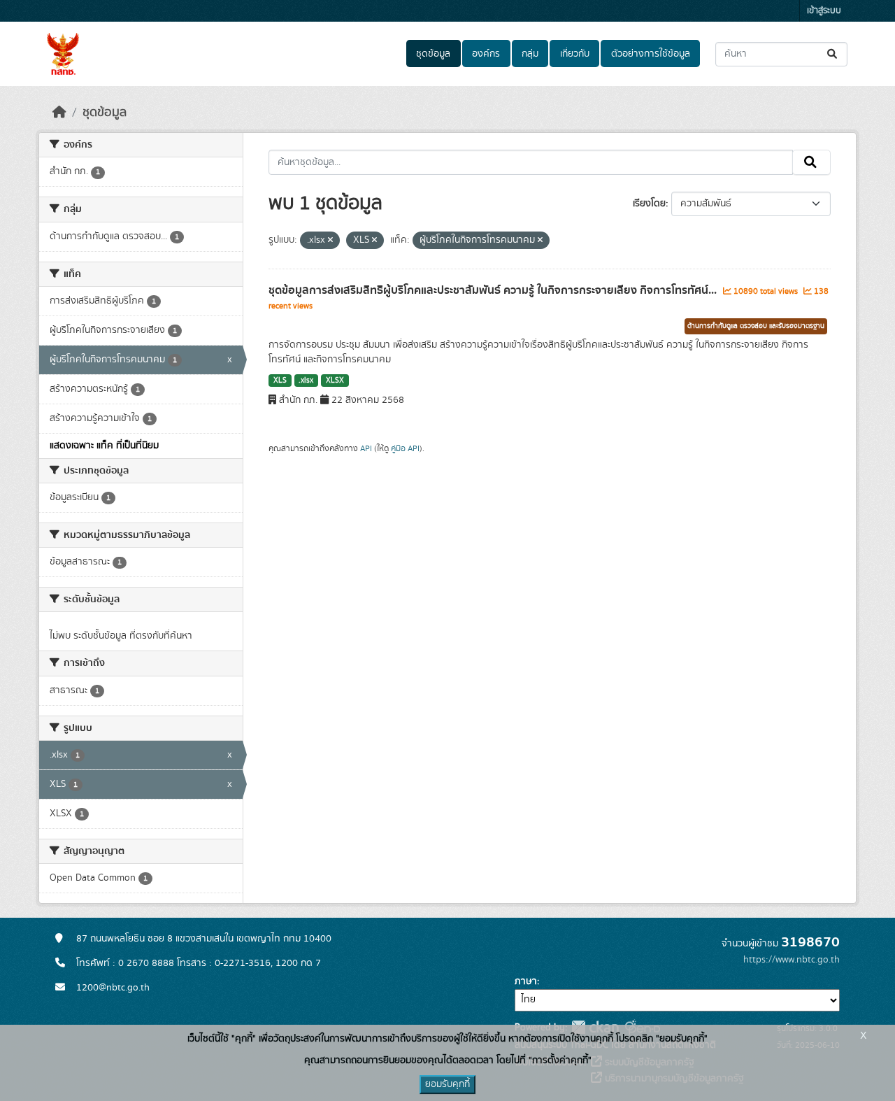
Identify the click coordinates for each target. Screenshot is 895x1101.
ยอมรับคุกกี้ (447, 1084)
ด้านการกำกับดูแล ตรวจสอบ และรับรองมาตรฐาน (755, 326)
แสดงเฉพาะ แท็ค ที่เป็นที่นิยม (104, 446)
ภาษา (526, 981)
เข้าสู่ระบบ (824, 10)
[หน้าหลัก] (59, 113)
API (366, 448)
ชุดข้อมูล (433, 54)
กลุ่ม (530, 54)
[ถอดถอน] (330, 240)
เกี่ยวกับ (574, 54)
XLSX (335, 380)
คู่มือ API (405, 448)
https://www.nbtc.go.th (791, 960)
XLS (280, 380)
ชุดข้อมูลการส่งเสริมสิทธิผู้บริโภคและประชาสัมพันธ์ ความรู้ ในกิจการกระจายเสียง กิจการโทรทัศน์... (493, 290)
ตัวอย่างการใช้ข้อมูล (650, 54)
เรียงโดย (649, 204)
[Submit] (833, 54)
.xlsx (306, 380)
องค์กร (486, 54)
